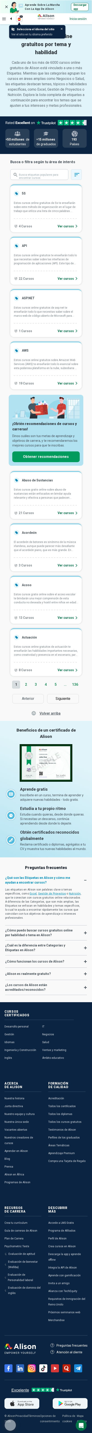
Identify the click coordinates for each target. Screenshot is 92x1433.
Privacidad (21, 1416)
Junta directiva (13, 1106)
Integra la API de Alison (62, 1267)
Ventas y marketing (54, 1050)
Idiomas (9, 1042)
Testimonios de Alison (62, 1129)
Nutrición (75, 893)
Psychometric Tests (16, 1246)
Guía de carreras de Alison (20, 1230)
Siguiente (64, 698)
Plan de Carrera (13, 1238)
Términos (34, 1416)
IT (43, 1026)
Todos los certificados (62, 1106)
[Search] (8, 15)
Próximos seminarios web (64, 1312)
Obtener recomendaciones (46, 457)
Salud (45, 1042)
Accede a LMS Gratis (61, 1222)
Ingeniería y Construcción (20, 1050)
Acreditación (56, 1098)
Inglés (8, 1057)
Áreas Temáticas (58, 1145)
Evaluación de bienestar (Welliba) (23, 1264)
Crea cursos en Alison (62, 1246)
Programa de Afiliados (61, 1230)
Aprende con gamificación (64, 1275)
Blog (7, 1158)
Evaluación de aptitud (21, 1254)
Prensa (8, 1166)
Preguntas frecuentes (72, 1345)
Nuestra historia (14, 1098)
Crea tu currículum (15, 1222)
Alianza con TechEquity (62, 1291)
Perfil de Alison (57, 1238)
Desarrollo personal (16, 1026)
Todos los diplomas (60, 1114)
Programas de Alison (17, 1182)
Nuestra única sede (16, 1121)
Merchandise (56, 1320)
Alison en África (14, 1174)
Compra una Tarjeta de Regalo (67, 1161)
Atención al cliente (69, 1352)
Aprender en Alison (16, 1151)
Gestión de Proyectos (52, 893)
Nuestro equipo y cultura (19, 1114)
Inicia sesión (78, 19)
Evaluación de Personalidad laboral (20, 1277)
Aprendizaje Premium (61, 1153)
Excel (33, 893)
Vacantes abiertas (15, 1129)
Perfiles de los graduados (64, 1137)
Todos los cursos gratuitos (65, 1121)
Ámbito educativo (53, 1057)
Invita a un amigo (58, 1283)
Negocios (48, 1034)
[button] (46, 880)
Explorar (4, 18)
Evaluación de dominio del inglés (24, 1290)
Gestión (9, 1034)
